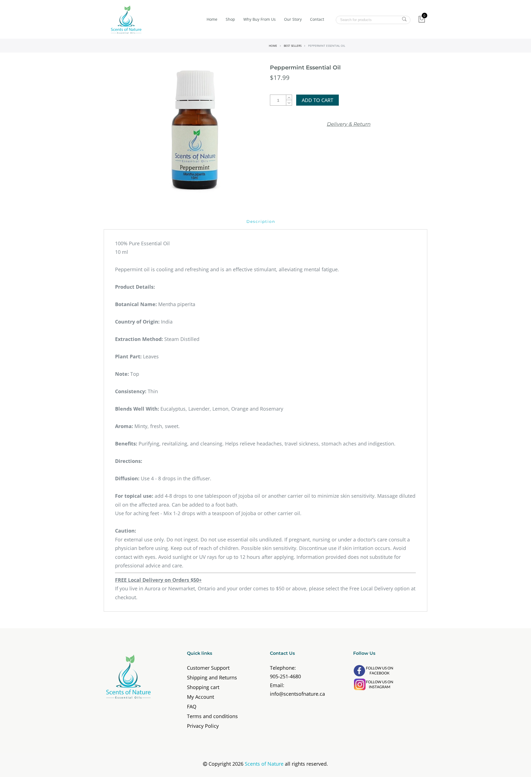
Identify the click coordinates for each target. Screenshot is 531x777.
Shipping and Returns (212, 677)
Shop (230, 19)
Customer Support (208, 667)
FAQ (191, 706)
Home (212, 19)
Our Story (293, 19)
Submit (404, 19)
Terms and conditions (212, 716)
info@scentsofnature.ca (297, 693)
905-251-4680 (285, 676)
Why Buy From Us (259, 19)
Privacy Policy (203, 726)
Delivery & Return (349, 124)
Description (260, 221)
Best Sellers (292, 46)
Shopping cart (203, 687)
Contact (317, 19)
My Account (200, 696)
